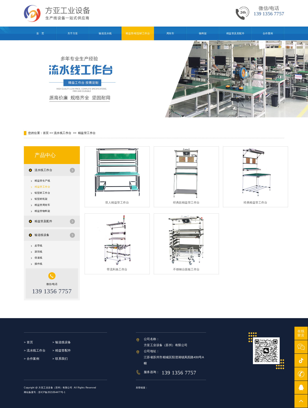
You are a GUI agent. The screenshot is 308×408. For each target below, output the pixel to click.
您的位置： (35, 132)
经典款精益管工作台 (186, 202)
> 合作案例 (31, 358)
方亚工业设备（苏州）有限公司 (55, 387)
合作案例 (268, 33)
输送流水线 (105, 33)
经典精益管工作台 (255, 202)
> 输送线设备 (61, 342)
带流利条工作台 (117, 269)
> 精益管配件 (61, 350)
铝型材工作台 (42, 192)
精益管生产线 (42, 180)
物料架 (203, 33)
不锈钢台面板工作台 (186, 269)
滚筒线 (38, 251)
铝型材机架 (41, 198)
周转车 (170, 33)
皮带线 (38, 245)
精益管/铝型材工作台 (138, 33)
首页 (46, 132)
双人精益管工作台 (117, 202)
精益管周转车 (42, 204)
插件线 (38, 263)
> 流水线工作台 (34, 350)
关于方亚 (73, 33)
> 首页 (28, 342)
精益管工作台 (87, 132)
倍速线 (38, 257)
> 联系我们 (60, 358)
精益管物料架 (42, 211)
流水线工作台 (62, 132)
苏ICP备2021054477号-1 (51, 392)
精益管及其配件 (235, 33)
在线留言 (301, 333)
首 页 (40, 33)
